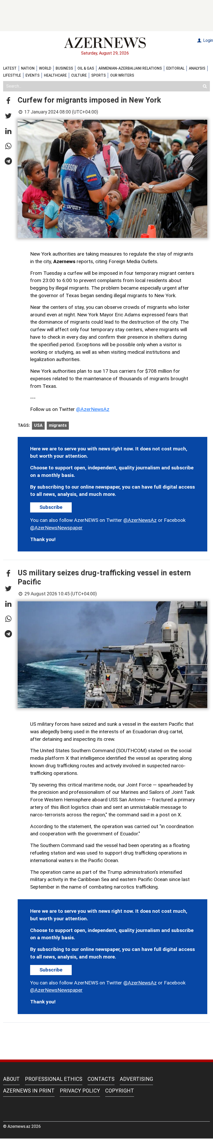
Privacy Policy (80, 1091)
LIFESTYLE (12, 75)
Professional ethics (53, 1079)
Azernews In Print (29, 1091)
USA (38, 425)
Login (207, 40)
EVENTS (32, 75)
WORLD (45, 68)
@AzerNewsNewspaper (56, 528)
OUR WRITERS (122, 75)
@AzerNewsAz (92, 409)
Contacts (101, 1079)
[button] (8, 101)
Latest (10, 68)
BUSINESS (64, 68)
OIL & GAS (85, 68)
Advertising (136, 1079)
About (11, 1079)
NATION (28, 68)
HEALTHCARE (55, 75)
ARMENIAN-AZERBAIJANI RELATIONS (130, 68)
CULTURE (79, 75)
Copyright (119, 1091)
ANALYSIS (197, 68)
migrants (58, 425)
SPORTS (98, 75)
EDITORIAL (175, 68)
